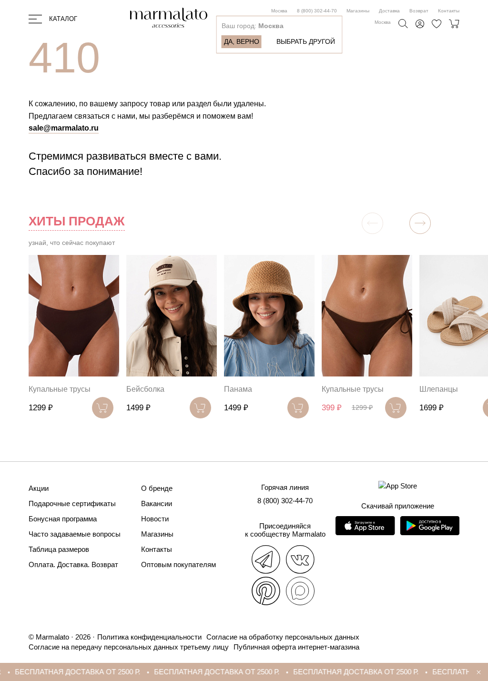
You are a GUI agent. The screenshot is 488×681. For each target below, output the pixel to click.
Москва (279, 10)
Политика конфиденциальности (149, 637)
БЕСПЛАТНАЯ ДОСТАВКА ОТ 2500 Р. (67, 672)
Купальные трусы (60, 389)
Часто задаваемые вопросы (75, 534)
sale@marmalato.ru (64, 128)
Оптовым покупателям (178, 564)
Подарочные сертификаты (72, 503)
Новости (155, 519)
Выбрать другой (305, 41)
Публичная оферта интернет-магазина (296, 647)
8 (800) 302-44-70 (317, 10)
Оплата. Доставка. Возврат (73, 564)
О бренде (157, 488)
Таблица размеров (59, 549)
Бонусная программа (63, 519)
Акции (39, 488)
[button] (420, 223)
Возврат (418, 10)
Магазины (357, 10)
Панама (238, 389)
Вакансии (156, 503)
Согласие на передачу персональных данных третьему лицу (129, 647)
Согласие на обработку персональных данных (282, 637)
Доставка (389, 10)
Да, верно (241, 41)
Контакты (448, 10)
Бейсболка (145, 389)
